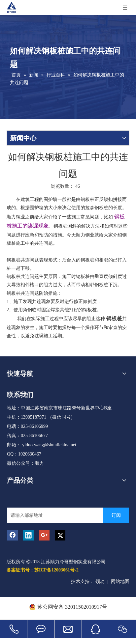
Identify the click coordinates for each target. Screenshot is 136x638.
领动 (100, 581)
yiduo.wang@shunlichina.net (49, 444)
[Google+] (44, 535)
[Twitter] (60, 535)
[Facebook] (12, 535)
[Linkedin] (28, 535)
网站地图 (120, 581)
